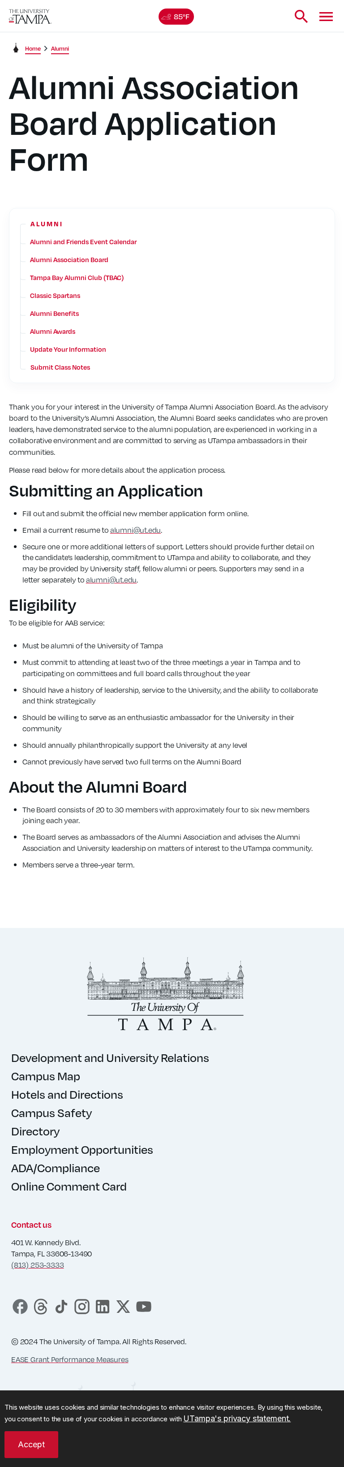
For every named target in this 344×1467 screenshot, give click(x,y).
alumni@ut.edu (135, 530)
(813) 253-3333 (37, 1265)
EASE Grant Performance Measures (69, 1359)
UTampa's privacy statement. (237, 1418)
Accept (31, 1444)
